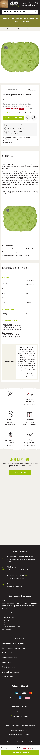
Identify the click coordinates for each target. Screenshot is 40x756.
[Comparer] (34, 118)
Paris (29, 613)
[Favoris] (28, 118)
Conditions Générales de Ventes (18, 734)
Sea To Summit (10, 89)
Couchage (19, 255)
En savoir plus (7, 142)
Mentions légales (27, 742)
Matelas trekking (12, 29)
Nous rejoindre (7, 677)
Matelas (27, 255)
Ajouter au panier (13, 118)
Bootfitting (6, 662)
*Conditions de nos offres (19, 730)
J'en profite (27, 21)
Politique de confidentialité (19, 738)
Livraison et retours (9, 658)
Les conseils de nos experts (13, 643)
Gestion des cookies (13, 742)
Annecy (5, 613)
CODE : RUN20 (15, 21)
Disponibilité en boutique (28, 113)
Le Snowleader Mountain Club (13, 648)
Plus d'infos (6, 629)
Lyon (23, 613)
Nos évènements (8, 667)
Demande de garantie (10, 672)
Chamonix (14, 613)
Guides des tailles (9, 653)
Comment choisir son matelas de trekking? (17, 249)
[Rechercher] (36, 10)
